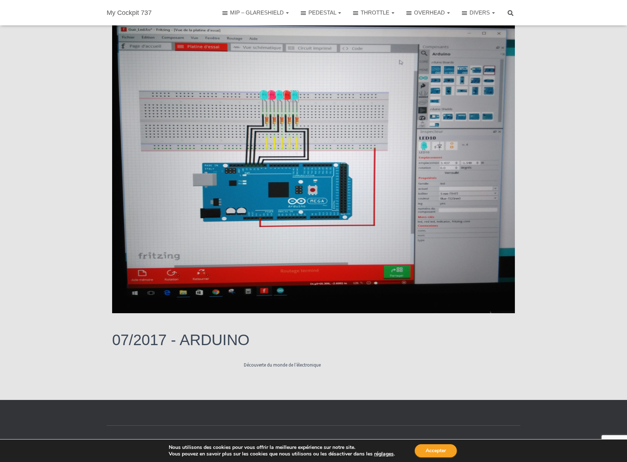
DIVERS (480, 12)
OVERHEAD (430, 12)
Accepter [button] (436, 450)
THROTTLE (376, 12)
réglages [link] (384, 453)
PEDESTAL (322, 12)
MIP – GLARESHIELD (257, 12)
